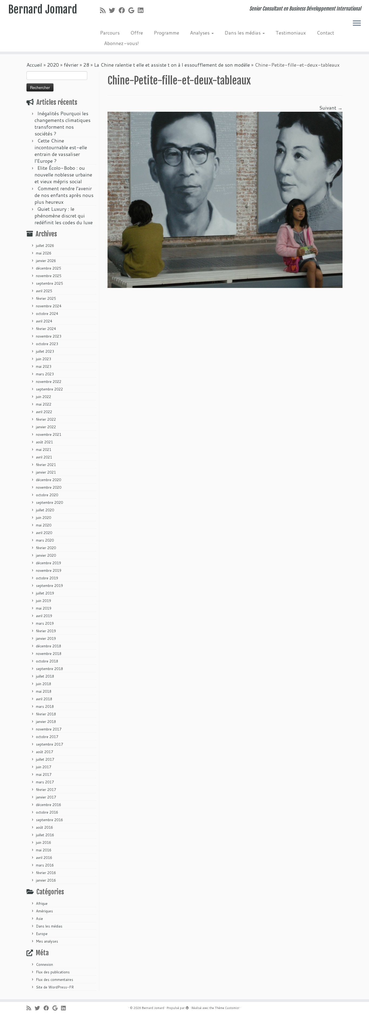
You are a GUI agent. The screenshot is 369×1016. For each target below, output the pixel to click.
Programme (166, 32)
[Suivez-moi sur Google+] (133, 10)
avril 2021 (44, 457)
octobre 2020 (47, 494)
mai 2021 (43, 449)
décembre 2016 (48, 804)
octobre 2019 (47, 578)
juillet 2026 (45, 245)
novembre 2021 (48, 434)
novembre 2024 (48, 306)
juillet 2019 (45, 593)
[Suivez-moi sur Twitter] (114, 10)
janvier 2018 (46, 721)
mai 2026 (43, 253)
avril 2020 (44, 532)
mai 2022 (43, 404)
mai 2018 (43, 691)
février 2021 (46, 464)
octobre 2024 (47, 313)
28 (86, 64)
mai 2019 (43, 608)
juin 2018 (43, 683)
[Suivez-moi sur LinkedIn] (142, 10)
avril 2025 (44, 290)
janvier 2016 (46, 880)
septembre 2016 (49, 819)
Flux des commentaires (54, 979)
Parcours (110, 32)
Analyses (200, 32)
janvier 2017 (46, 797)
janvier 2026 (46, 260)
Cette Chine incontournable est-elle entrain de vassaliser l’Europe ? (61, 150)
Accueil (34, 64)
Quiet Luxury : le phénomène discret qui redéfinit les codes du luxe (64, 215)
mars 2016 (45, 865)
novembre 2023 (48, 336)
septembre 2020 (49, 502)
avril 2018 (44, 698)
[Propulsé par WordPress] (187, 1007)
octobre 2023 (47, 343)
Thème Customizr (227, 1008)
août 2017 (44, 751)
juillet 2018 (45, 676)
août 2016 (44, 827)
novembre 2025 (48, 275)
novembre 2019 (48, 570)
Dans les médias (243, 32)
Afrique (42, 903)
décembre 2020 (48, 479)
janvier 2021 (46, 472)
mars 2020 (45, 540)
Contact (325, 32)
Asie (39, 918)
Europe (42, 933)
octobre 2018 (47, 661)
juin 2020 (43, 517)
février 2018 (46, 714)
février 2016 (46, 872)
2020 (53, 64)
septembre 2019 (49, 585)
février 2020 (46, 547)
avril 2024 (44, 321)
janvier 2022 (46, 426)
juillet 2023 (45, 351)
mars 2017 (45, 782)
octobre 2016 (47, 812)
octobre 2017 (47, 736)
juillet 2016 (45, 834)
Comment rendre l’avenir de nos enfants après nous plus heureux (64, 195)
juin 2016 (43, 842)
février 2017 (46, 789)
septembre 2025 (49, 283)
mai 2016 (43, 850)
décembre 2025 (48, 268)
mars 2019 (45, 623)
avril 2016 (44, 857)
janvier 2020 (46, 555)
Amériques (44, 911)
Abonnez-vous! (121, 43)
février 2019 (46, 630)
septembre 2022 (49, 389)
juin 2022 (43, 396)
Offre (136, 32)
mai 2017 (43, 774)
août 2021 (44, 442)
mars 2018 (45, 706)
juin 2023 (43, 358)
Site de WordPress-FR (55, 987)
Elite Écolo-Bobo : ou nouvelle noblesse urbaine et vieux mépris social (63, 174)
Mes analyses (47, 941)
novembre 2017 (48, 729)
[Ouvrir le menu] (357, 23)
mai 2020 (43, 525)
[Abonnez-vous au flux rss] (104, 10)
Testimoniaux (291, 32)
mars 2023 (45, 374)
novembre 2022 (48, 381)
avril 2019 (44, 615)
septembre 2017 (49, 744)
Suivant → (331, 107)
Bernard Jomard (42, 9)
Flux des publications (53, 972)
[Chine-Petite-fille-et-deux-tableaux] (225, 199)
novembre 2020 (48, 487)
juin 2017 (43, 766)
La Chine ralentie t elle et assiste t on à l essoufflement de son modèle (172, 64)
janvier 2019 (46, 638)
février (71, 64)
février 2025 (46, 298)
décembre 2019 (48, 562)
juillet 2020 (45, 510)
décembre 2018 (48, 646)
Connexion (44, 964)
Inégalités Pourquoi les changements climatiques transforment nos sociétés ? (62, 123)
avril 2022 (44, 411)
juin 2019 (43, 600)
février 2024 (46, 328)
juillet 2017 (45, 759)
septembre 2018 (49, 668)
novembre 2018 (48, 653)
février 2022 (46, 419)
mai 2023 (43, 366)
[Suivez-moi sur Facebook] (123, 10)
